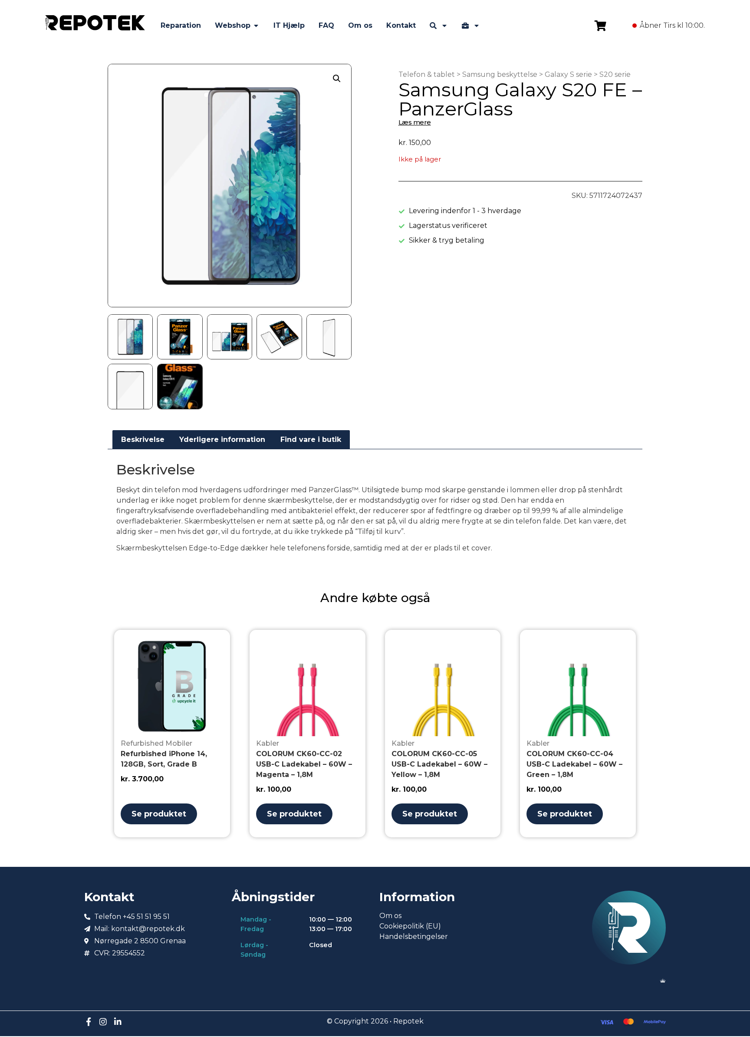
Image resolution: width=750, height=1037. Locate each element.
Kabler (267, 743)
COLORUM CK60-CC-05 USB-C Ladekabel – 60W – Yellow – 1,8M (439, 764)
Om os (390, 916)
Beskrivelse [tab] (142, 439)
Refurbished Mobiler (156, 743)
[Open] (444, 25)
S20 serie (615, 74)
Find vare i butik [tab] (310, 439)
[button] (337, 78)
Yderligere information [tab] (222, 439)
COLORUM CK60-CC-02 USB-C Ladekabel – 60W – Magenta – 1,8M (304, 764)
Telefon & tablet (426, 74)
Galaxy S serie (568, 74)
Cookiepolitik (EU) (410, 926)
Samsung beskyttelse (499, 74)
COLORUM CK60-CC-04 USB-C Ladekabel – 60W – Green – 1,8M (574, 764)
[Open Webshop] (256, 25)
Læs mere (414, 122)
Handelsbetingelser (413, 936)
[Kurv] (600, 25)
